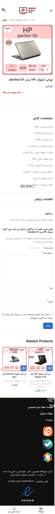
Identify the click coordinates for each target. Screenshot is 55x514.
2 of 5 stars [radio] (36, 248)
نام (51, 288)
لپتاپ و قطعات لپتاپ (19, 20)
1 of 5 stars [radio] (39, 248)
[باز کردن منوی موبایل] (51, 11)
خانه (33, 20)
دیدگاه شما (47, 253)
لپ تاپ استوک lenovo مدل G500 (15, 375)
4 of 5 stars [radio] (32, 248)
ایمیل (50, 301)
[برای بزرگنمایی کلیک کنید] (47, 69)
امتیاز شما (48, 248)
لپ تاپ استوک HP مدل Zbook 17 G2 (40, 375)
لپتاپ (4, 20)
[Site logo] (27, 10)
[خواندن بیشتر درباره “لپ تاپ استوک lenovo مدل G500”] (24, 368)
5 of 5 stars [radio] (29, 248)
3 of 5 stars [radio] (34, 248)
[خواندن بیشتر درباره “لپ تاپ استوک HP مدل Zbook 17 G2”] (50, 368)
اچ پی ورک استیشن (36, 385)
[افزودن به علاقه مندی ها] (32, 351)
